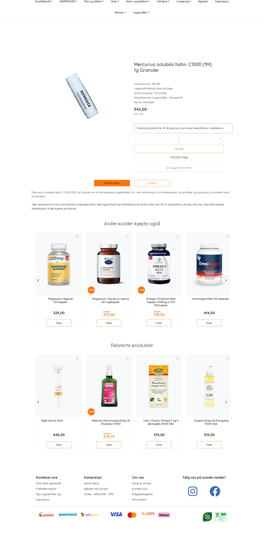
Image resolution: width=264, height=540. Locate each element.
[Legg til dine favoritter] (77, 237)
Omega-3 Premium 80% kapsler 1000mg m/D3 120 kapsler (161, 302)
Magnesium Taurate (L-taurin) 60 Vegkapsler (110, 300)
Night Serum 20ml (52, 420)
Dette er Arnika (141, 483)
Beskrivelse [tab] (112, 183)
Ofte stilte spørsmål (48, 483)
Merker (119, 12)
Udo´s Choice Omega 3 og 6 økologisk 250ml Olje (161, 422)
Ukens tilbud (91, 483)
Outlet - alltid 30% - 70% (98, 494)
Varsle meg (179, 157)
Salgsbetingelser (142, 494)
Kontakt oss (139, 488)
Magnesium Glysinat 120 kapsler (60, 300)
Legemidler (140, 12)
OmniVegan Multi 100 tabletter (210, 299)
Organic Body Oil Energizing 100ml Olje (211, 422)
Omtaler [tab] (152, 183)
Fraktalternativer (46, 488)
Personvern (139, 499)
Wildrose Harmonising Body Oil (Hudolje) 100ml (111, 422)
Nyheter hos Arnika (96, 488)
